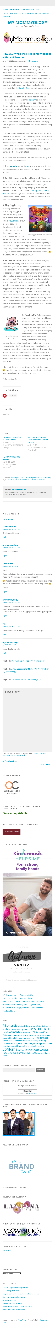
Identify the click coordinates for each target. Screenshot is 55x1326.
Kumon (5, 1041)
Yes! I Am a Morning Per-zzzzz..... (14, 1297)
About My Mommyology (30, 9)
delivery (32, 100)
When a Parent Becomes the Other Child (17, 1307)
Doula (17, 480)
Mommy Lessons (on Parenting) (22, 477)
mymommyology (19, 489)
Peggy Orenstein (23, 1008)
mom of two (24, 480)
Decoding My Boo (9, 1300)
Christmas (38, 1032)
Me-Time (22, 1041)
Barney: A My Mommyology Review (15, 1287)
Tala (5, 624)
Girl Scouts (41, 1035)
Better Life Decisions (44, 1026)
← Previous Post (10, 761)
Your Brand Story (9, 1011)
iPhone (33, 1038)
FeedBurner (32, 1094)
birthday (7, 1029)
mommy (34, 1041)
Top (4, 1322)
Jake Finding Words (9, 998)
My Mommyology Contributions (37, 13)
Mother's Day (13, 1044)
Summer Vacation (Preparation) (14, 1303)
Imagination (27, 1038)
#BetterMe (10, 1025)
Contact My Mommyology (13, 13)
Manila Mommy (29, 1001)
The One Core (32, 1049)
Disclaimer (7, 17)
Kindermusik (42, 1038)
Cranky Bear (24, 88)
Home (5, 9)
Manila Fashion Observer (12, 1001)
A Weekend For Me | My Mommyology (26, 680)
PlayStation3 (13, 221)
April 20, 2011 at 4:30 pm (11, 645)
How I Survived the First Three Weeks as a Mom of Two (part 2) (38, 439)
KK (28, 166)
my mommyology (29, 1043)
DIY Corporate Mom (10, 995)
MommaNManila (9, 1005)
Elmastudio (44, 1320)
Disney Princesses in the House (14, 1310)
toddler (44, 1049)
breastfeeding (17, 1029)
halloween (18, 1038)
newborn (33, 480)
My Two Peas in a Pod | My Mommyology (28, 661)
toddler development (14, 1053)
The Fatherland (37, 1008)
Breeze (26, 1029)
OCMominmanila (9, 1008)
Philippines (20, 1046)
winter (38, 1053)
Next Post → (46, 764)
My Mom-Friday (35, 1005)
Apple (30, 1026)
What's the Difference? (42, 477)
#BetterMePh (14, 9)
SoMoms (10, 1049)
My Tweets (6, 1250)
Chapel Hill (10, 480)
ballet (35, 1026)
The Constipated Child (11, 1291)
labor (10, 1041)
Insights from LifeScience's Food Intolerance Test (21, 1294)
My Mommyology (27, 22)
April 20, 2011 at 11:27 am (11, 626)
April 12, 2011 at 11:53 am (11, 547)
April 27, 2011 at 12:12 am (11, 602)
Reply (5, 537)
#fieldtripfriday (23, 1026)
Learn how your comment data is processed (25, 754)
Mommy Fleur (22, 1005)
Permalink (41, 480)
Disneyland (16, 1035)
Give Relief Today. (11, 832)
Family (33, 1035)
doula (14, 166)
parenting (46, 1043)
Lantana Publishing (26, 998)
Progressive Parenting (34, 1046)
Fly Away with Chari (27, 995)
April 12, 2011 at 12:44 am (11, 529)
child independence (25, 1032)
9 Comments (33, 61)
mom (28, 1040)
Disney (9, 1035)
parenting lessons (9, 1046)
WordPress (22, 1320)
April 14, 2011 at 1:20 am (11, 566)
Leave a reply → (9, 519)
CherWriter (8, 564)
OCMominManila (10, 526)
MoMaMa (40, 1001)
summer (21, 1050)
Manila (16, 1040)
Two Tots (31, 1052)
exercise (28, 1035)
